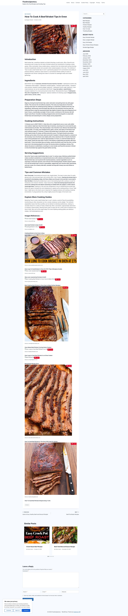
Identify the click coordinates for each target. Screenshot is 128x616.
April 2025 (85, 76)
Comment (26, 571)
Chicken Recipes (87, 24)
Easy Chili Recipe (87, 42)
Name (25, 591)
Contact (78, 2)
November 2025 (87, 62)
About (72, 2)
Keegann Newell (29, 19)
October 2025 (86, 64)
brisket (27, 504)
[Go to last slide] (26, 541)
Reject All (17, 610)
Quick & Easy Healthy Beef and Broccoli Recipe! (35, 513)
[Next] (75, 541)
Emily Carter (30, 549)
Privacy (98, 2)
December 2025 (87, 60)
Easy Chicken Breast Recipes (90, 45)
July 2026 (85, 54)
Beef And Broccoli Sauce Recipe (64, 546)
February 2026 (87, 56)
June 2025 (86, 72)
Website (64, 591)
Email (44, 591)
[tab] (50, 556)
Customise (8, 610)
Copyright (92, 2)
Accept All (26, 610)
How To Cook (86, 29)
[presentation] (36, 535)
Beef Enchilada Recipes (72, 513)
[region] (17, 606)
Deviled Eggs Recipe (88, 47)
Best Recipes (28, 14)
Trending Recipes (87, 31)
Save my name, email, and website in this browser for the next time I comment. (43, 595)
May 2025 (85, 74)
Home (68, 2)
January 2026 (86, 58)
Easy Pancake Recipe (88, 37)
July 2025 (85, 70)
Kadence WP (77, 612)
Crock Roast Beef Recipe (34, 546)
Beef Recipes (86, 20)
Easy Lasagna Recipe (88, 40)
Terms (103, 2)
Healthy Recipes (87, 27)
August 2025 (86, 68)
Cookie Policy (84, 2)
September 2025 (87, 66)
